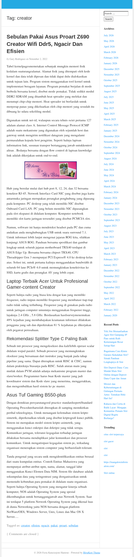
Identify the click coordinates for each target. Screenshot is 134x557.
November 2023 (111, 209)
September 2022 (112, 287)
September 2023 (112, 220)
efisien (35, 525)
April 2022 (109, 298)
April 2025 (109, 113)
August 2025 (110, 91)
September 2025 (112, 85)
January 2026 (110, 63)
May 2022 (109, 292)
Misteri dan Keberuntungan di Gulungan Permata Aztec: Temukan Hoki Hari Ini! (114, 391)
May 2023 (109, 242)
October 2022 (110, 281)
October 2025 (110, 80)
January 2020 (110, 315)
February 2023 (111, 259)
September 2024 (112, 153)
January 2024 (110, 197)
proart (63, 525)
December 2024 (111, 136)
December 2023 (111, 203)
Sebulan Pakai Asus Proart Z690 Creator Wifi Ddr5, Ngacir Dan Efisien (48, 44)
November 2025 (111, 74)
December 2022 (111, 270)
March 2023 (110, 253)
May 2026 (109, 41)
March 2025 (110, 119)
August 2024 (110, 158)
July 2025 (109, 97)
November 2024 (111, 141)
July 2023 (109, 231)
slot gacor (109, 441)
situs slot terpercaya (114, 434)
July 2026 (109, 35)
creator (25, 525)
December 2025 (111, 69)
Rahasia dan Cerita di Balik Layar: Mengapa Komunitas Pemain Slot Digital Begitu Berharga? (115, 411)
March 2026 (110, 52)
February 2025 (111, 124)
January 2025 (110, 130)
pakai (54, 525)
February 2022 (111, 309)
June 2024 (109, 169)
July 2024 (109, 164)
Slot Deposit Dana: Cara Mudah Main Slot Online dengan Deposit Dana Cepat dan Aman (116, 373)
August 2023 (110, 225)
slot (105, 448)
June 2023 (109, 236)
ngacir (45, 525)
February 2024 (111, 192)
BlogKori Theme (91, 552)
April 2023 (109, 248)
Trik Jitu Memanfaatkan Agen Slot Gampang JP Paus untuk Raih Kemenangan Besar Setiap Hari (116, 338)
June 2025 (109, 102)
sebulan (73, 525)
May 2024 (109, 175)
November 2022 (111, 276)
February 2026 (111, 57)
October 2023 (110, 214)
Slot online (109, 472)
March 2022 (110, 304)
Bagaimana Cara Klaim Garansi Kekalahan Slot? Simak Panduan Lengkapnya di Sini (116, 356)
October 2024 (110, 147)
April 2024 (109, 180)
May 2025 (109, 108)
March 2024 (110, 186)
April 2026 (109, 46)
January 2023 (110, 265)
